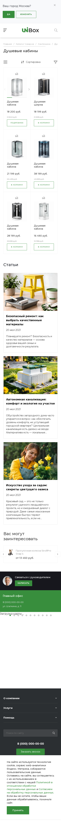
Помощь (8, 717)
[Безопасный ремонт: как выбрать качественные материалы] (30, 292)
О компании (11, 698)
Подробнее (17, 123)
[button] (9, 97)
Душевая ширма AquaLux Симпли (39, 106)
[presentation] (5, 89)
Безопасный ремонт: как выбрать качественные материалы (25, 320)
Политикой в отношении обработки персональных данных (30, 786)
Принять (18, 810)
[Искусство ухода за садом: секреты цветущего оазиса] (30, 461)
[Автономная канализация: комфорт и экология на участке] (30, 375)
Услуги (8, 707)
